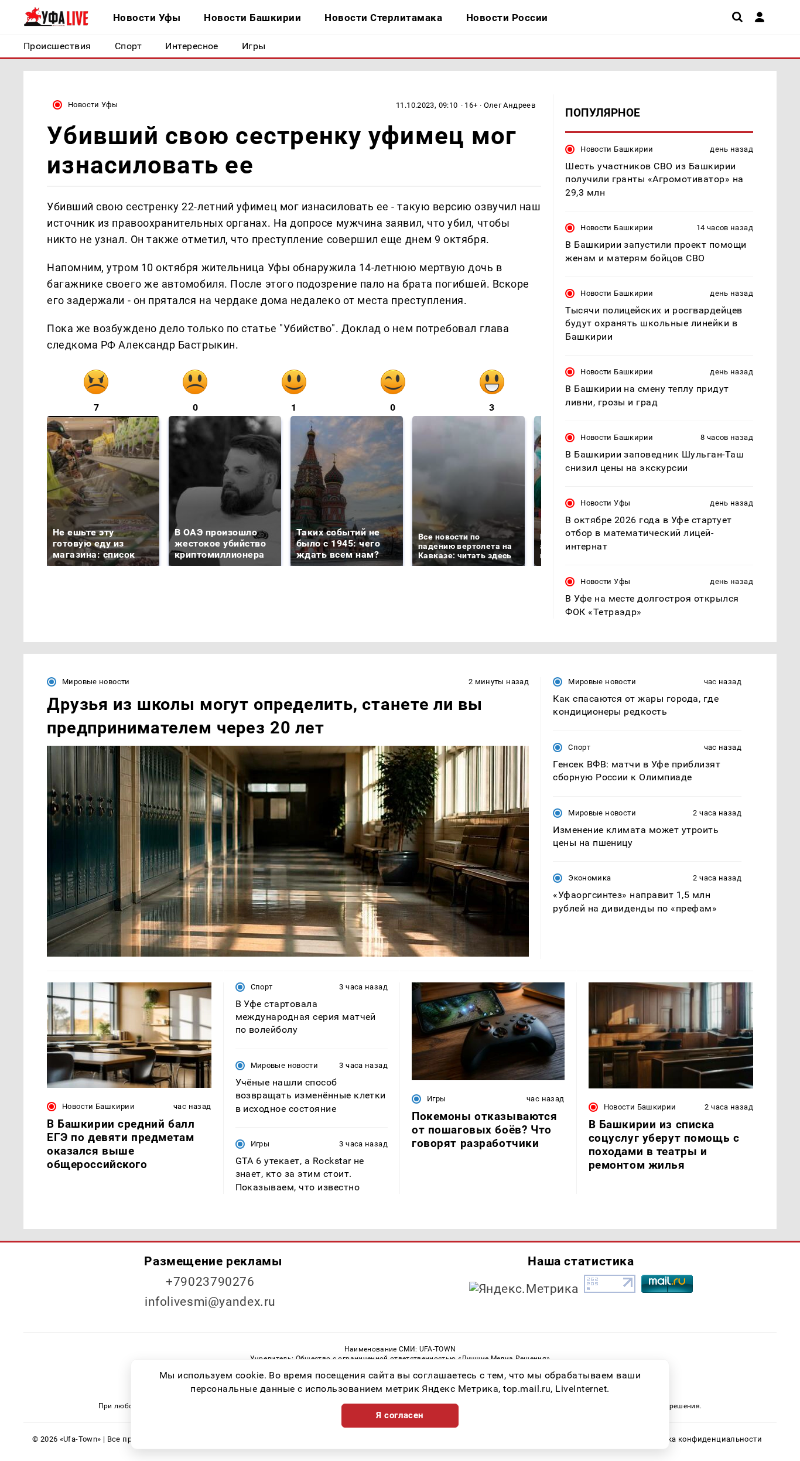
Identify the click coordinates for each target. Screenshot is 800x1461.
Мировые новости (96, 681)
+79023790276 (210, 1282)
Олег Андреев (510, 105)
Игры (260, 1143)
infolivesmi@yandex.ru (210, 1302)
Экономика (589, 877)
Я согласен (400, 1415)
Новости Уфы (93, 104)
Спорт (579, 747)
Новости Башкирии (616, 149)
